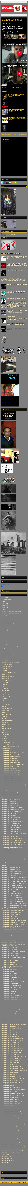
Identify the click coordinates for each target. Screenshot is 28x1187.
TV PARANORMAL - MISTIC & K (8, 1011)
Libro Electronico (5, 690)
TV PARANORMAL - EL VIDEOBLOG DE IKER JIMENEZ (13, 881)
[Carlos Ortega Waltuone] (2, 586)
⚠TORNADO (4, 605)
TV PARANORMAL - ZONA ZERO (8, 1144)
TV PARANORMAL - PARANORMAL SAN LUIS (11, 1050)
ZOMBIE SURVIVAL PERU (7, 1160)
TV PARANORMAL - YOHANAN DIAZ (9, 1138)
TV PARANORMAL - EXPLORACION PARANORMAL (12, 901)
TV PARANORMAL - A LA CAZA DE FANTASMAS (12, 752)
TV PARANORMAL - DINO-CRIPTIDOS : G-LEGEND (12, 842)
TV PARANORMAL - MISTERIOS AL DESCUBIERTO (12, 1003)
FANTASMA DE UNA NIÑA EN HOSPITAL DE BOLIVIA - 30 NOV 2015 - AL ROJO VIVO (15, 271)
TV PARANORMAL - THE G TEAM (8, 1105)
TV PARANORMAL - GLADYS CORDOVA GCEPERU (12, 929)
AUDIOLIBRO (4, 621)
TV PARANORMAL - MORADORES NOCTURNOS (12, 1015)
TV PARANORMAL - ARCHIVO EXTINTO (10, 772)
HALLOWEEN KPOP (6, 668)
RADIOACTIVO (5, 726)
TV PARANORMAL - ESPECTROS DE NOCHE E (11, 891)
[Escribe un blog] (3, 85)
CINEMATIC (4, 627)
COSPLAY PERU (5, 634)
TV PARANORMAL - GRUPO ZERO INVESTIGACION (12, 942)
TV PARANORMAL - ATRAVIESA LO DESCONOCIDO (12, 776)
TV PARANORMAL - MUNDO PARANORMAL (11, 1019)
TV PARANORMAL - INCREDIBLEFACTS (10, 955)
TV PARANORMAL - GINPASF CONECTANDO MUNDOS (13, 920)
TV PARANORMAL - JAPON (7, 962)
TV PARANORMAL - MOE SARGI (8, 1013)
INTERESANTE (5, 680)
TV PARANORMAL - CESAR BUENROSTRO (10, 811)
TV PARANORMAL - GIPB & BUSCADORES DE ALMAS (13, 924)
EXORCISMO (4, 650)
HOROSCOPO (4, 674)
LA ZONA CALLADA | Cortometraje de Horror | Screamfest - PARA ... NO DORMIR (17, 125)
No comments (16, 32)
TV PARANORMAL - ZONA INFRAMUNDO (10, 1142)
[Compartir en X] (5, 85)
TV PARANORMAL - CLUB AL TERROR (10, 819)
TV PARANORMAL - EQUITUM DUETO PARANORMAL (13, 887)
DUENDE (3, 644)
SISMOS (3, 740)
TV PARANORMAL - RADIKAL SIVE (9, 1072)
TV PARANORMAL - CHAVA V (8, 813)
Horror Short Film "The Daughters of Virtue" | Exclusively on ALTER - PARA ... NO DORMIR (17, 118)
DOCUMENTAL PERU (6, 642)
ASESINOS (4, 619)
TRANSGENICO (5, 748)
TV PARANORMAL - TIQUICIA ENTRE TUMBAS (11, 1113)
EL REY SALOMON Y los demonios (9, 646)
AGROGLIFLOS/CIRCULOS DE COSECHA (10, 611)
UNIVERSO (4, 1154)
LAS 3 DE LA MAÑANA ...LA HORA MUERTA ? (10, 278)
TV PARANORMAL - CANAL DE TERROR (10, 803)
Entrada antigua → (23, 134)
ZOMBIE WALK (5, 1162)
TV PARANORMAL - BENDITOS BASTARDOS (11, 787)
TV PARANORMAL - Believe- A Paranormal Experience (13, 784)
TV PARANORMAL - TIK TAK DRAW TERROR (11, 1109)
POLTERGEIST (4, 716)
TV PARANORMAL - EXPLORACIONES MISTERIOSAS (13, 903)
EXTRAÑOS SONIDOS (6, 654)
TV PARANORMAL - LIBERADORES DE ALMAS (11, 981)
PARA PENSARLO (5, 710)
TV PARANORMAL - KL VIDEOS (8, 969)
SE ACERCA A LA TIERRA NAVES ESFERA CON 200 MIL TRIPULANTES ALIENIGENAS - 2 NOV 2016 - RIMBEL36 (16, 328)
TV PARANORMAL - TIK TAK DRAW (9, 1107)
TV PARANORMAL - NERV (7, 1030)
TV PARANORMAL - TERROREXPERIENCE (10, 1103)
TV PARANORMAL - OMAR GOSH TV (9, 1044)
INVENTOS (4, 682)
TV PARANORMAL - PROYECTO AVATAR (10, 1064)
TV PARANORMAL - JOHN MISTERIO (9, 964)
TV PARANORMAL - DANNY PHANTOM (10, 831)
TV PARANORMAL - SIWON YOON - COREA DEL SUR (13, 1095)
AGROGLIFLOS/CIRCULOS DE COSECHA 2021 (11, 613)
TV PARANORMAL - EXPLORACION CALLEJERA (12, 899)
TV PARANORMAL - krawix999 (8, 971)
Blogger (24, 1182)
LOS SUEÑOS (4, 692)
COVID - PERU (4, 636)
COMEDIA (4, 630)
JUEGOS (3, 684)
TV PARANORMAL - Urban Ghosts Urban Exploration (13, 1124)
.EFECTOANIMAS (18, 6)
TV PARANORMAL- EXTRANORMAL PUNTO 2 (11, 1150)
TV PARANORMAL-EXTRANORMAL (9, 1152)
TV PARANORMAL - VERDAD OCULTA (9, 1128)
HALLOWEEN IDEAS (6, 666)
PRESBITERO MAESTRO (7, 720)
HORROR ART (4, 678)
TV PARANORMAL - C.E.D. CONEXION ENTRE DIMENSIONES (14, 796)
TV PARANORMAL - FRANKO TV (8, 916)
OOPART (3, 698)
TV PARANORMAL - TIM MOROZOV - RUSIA (11, 1111)
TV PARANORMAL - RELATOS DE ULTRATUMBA (12, 1080)
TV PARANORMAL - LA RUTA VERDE (9, 979)
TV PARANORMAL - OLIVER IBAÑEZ (9, 1042)
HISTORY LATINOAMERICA (7, 672)
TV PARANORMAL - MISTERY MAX (9, 1007)
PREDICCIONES (5, 718)
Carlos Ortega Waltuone (5, 584)
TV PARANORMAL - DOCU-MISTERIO (9, 850)
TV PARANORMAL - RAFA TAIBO (8, 1074)
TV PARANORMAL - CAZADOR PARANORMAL (11, 807)
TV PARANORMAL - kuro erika (8, 975)
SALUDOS (4, 732)
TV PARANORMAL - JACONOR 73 (9, 960)
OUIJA (3, 702)
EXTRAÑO (4, 652)
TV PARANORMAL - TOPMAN (8, 1115)
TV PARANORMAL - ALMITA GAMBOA (10, 766)
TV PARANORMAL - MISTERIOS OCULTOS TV (11, 1005)
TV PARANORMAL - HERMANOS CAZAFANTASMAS (13, 951)
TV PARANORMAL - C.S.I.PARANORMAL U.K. (11, 799)
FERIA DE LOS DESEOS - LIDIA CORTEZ (10, 662)
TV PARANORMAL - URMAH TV (8, 1126)
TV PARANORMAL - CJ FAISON (8, 815)
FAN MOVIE (4, 658)
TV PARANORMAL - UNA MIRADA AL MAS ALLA (12, 1120)
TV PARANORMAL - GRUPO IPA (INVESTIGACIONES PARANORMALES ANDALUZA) (12, 939)
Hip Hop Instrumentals (18, 1185)
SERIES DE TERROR (6, 734)
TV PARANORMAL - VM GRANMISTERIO (10, 1136)
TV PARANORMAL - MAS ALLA (8, 989)
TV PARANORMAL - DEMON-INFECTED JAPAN (11, 838)
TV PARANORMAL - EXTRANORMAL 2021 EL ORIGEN (13, 905)
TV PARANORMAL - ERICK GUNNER (9, 889)
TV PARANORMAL (5, 750)
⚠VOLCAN (4, 609)
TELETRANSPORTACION (7, 744)
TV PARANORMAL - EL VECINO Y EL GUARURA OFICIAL (13, 879)
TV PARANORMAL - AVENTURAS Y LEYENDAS (11, 780)
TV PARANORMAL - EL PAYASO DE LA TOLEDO (11, 873)
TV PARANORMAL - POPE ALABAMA (9, 1062)
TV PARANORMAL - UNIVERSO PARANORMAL (11, 1122)
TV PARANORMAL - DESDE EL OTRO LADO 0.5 (11, 840)
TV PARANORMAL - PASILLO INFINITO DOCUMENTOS (13, 1056)
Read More (11, 96)
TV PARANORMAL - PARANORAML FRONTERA (11, 1048)
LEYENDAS (4, 688)
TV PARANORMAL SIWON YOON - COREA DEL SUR (12, 1146)
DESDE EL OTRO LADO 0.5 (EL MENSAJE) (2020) (16, 284)
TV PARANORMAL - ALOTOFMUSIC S (9, 768)
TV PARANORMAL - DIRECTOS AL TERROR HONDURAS (13, 844)
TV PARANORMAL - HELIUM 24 (8, 949)
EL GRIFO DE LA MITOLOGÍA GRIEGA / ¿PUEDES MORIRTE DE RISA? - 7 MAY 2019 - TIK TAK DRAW (16, 257)
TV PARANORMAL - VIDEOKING (8, 1132)
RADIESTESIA (4, 724)
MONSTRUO (4, 694)
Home (3, 19)
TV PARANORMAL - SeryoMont (8, 1091)
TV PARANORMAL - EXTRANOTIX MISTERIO (11, 912)
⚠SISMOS (4, 603)
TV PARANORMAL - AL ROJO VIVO (9, 760)
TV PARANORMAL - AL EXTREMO (9, 758)
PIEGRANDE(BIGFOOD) (6, 714)
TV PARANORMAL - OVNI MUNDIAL (9, 1046)
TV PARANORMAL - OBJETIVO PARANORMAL (11, 1038)
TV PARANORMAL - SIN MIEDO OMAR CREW (11, 1093)
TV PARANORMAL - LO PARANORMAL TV (10, 985)
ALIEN (3, 615)
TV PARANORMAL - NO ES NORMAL (9, 1034)
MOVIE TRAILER (5, 696)
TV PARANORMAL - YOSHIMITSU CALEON (10, 1140)
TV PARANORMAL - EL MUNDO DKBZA (10, 871)
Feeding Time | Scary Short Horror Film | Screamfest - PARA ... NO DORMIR (16, 110)
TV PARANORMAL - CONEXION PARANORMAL (11, 821)
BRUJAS (3, 625)
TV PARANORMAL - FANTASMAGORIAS (10, 914)
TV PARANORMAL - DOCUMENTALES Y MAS (11, 852)
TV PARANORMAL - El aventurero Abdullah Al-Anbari (13, 859)
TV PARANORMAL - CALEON (8, 801)
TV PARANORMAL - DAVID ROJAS (9, 836)
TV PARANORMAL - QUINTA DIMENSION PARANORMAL (13, 1070)
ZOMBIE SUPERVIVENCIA (7, 1158)
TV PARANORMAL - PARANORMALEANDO (11, 1052)
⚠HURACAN (4, 597)
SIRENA (3, 738)
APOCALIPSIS (4, 617)
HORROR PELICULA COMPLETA (8, 676)
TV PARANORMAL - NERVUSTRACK (9, 1032)
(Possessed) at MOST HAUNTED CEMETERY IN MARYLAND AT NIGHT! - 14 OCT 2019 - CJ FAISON (16, 292)
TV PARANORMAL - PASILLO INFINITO (10, 1054)
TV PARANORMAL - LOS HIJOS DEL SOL (10, 987)
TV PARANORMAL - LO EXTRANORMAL (10, 983)
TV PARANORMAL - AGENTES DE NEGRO (10, 756)
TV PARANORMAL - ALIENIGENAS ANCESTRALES (12, 764)
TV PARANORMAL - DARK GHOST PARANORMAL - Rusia (14, 833)
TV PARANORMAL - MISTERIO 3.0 (9, 997)
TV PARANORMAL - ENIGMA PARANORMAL (11, 885)
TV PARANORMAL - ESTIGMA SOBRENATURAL (12, 893)
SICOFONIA (4, 736)
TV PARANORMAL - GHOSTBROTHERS (10, 918)
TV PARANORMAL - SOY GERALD (9, 1097)
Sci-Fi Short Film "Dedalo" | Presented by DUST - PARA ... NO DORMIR (16, 95)
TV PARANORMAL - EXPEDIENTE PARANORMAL (12, 897)
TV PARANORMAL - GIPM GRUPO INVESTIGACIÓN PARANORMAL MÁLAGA (12, 927)
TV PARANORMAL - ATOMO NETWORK (10, 774)
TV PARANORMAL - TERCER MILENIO (9, 1099)
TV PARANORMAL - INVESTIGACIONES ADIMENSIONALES (14, 957)
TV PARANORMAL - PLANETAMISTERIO (10, 1060)
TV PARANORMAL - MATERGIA (8, 991)
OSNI (3, 700)
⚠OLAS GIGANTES (6, 599)
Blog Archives (16, 253)
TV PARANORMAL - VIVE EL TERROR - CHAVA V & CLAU (13, 1134)
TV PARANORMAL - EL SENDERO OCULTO (10, 875)
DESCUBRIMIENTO (6, 638)
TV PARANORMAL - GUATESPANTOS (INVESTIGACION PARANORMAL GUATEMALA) (13, 945)
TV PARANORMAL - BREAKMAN (8, 792)
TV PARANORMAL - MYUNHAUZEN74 (10, 1026)
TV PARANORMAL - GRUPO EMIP (9, 937)
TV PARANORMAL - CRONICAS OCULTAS (10, 825)
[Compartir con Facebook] (6, 85)
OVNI (3, 706)
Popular (3, 253)
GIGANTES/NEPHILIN (6, 664)
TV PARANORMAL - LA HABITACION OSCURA (11, 977)
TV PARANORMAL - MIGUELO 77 (8, 993)
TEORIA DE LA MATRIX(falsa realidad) (10, 746)
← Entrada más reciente (6, 134)
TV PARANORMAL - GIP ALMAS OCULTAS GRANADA (13, 922)
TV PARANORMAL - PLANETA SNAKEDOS (10, 1058)
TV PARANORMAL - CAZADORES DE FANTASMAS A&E (13, 809)
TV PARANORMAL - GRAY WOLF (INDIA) (10, 931)
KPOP (3, 686)
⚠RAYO (3, 601)
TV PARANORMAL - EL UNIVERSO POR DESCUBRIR (12, 877)
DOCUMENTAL (5, 640)
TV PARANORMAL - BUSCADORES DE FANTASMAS (13, 794)
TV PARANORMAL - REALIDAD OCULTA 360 (11, 1076)
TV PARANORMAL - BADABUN (8, 782)
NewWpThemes (8, 1184)
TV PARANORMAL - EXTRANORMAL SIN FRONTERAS (13, 910)
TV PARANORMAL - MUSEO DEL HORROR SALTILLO (13, 1024)
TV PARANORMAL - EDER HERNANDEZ (10, 854)
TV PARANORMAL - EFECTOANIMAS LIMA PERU (12, 857)
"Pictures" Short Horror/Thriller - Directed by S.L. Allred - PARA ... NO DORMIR (16, 102)
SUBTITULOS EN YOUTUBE (7, 742)
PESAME (3, 712)
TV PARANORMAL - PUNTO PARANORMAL (11, 1066)
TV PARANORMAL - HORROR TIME (9, 953)
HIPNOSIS (4, 670)
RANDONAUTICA (5, 728)
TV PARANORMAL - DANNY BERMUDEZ (10, 829)
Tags (9, 253)
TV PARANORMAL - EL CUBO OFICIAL (10, 867)
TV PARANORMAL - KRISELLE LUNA (9, 973)
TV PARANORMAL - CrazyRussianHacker (10, 823)
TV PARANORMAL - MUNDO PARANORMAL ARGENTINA (14, 1021)
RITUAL (3, 730)
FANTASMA (8, 19)
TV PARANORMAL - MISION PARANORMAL (11, 995)
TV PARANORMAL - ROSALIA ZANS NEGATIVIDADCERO (13, 1089)
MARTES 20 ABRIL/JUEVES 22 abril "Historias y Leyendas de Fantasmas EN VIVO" (12, 28)
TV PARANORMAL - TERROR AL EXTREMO (10, 1101)
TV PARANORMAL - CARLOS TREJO (9, 805)
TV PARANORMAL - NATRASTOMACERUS (10, 1028)
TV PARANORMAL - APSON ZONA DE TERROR (11, 770)
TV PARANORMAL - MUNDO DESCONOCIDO (11, 1017)
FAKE (3, 656)
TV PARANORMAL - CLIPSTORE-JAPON (10, 817)
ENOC (3, 648)
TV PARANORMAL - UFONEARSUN (9, 1117)
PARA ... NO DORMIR (15, 19)
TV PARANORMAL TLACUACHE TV (9, 1148)
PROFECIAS (4, 722)
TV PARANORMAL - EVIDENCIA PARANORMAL (11, 895)
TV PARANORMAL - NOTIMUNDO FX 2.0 (10, 1036)
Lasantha (21, 1184)
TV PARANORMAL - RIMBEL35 (8, 1085)
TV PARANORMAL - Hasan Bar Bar (9, 947)
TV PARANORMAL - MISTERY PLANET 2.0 (10, 1009)
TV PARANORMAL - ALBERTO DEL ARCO (10, 762)
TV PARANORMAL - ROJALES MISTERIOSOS (11, 1087)
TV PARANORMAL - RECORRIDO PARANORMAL (12, 1078)
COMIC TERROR (5, 632)
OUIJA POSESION (5, 704)
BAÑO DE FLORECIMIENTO (7, 623)
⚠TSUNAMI (4, 607)
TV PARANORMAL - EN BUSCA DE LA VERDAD (11, 883)
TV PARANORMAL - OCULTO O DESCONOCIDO (11, 1040)
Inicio (15, 134)
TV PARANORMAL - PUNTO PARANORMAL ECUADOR (13, 1068)
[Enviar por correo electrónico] (2, 85)
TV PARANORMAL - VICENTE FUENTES (10, 1130)
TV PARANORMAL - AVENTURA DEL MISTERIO (11, 778)
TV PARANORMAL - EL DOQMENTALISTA (10, 869)
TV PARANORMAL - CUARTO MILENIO (10, 827)
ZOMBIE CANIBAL (5, 1156)
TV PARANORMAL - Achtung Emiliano (10, 754)
